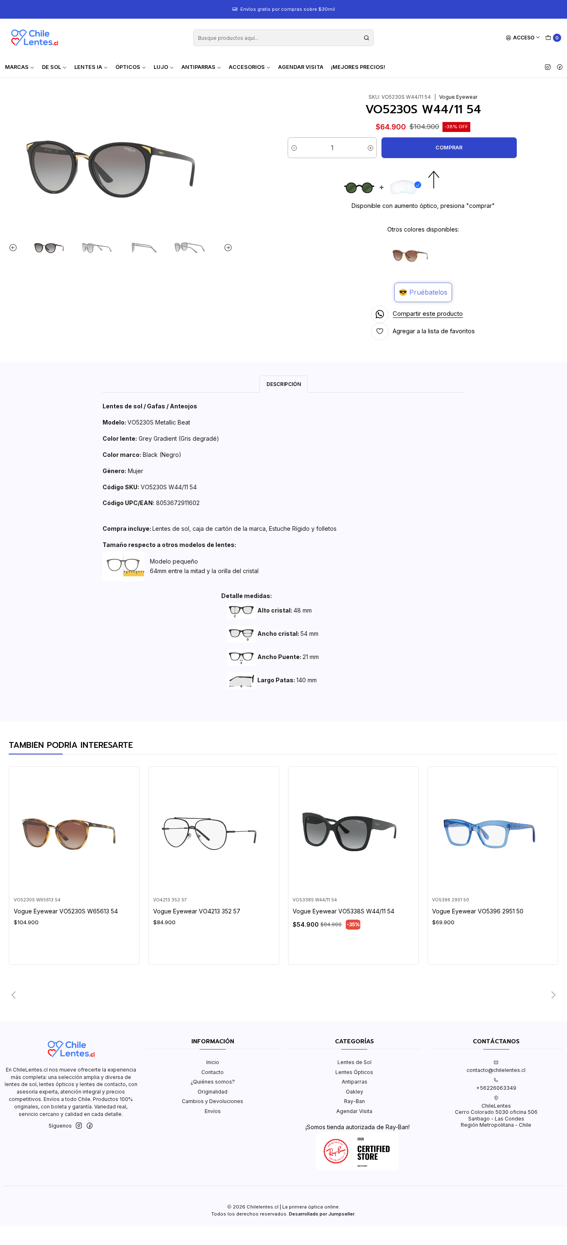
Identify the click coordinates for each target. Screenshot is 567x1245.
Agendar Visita (300, 67)
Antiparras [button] (198, 67)
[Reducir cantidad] (294, 148)
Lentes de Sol (354, 1062)
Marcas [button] (17, 67)
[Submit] (366, 37)
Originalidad (212, 1092)
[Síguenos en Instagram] (548, 67)
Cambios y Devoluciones (212, 1101)
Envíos (213, 1111)
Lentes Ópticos (354, 1072)
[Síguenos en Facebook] (560, 67)
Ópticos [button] (127, 67)
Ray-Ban (354, 1101)
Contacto (212, 1072)
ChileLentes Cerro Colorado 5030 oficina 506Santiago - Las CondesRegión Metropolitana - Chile (496, 1115)
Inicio (212, 1062)
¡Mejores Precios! (358, 67)
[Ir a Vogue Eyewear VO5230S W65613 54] (74, 832)
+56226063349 (496, 1088)
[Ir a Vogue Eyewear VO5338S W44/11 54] (353, 832)
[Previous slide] (15, 247)
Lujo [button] (161, 67)
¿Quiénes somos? (213, 1082)
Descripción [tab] (283, 384)
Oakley (354, 1092)
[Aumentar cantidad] (370, 148)
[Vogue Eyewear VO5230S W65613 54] (412, 255)
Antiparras (354, 1082)
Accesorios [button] (247, 67)
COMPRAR (448, 147)
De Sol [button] (51, 67)
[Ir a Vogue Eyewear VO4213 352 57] (213, 832)
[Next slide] (226, 247)
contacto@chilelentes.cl (496, 1070)
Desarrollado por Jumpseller (321, 1214)
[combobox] (283, 37)
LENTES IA (88, 67)
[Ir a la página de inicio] (34, 37)
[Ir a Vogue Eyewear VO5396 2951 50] (492, 832)
